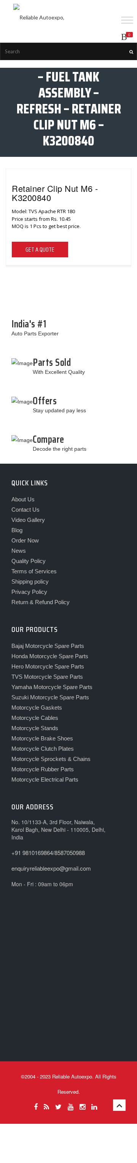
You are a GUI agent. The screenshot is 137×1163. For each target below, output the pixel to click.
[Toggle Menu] (127, 20)
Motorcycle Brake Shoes (42, 738)
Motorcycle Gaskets (36, 707)
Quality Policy (28, 561)
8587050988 (69, 853)
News (18, 550)
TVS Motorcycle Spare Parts (47, 676)
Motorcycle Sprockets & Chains (51, 759)
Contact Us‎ (25, 509)
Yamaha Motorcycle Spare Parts (51, 687)
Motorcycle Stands (34, 728)
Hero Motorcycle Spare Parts (47, 666)
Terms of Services (34, 571)
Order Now (25, 540)
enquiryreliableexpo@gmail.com (51, 868)
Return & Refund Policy (40, 602)
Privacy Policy (29, 592)
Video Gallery (28, 520)
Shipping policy (30, 581)
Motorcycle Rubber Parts (42, 769)
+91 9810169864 (32, 853)
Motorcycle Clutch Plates (42, 748)
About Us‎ (23, 499)
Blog (16, 530)
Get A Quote (39, 249)
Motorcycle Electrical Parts (44, 779)
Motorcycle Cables (34, 718)
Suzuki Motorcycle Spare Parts (50, 697)
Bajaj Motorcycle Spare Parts (47, 646)
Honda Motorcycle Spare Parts (49, 656)
